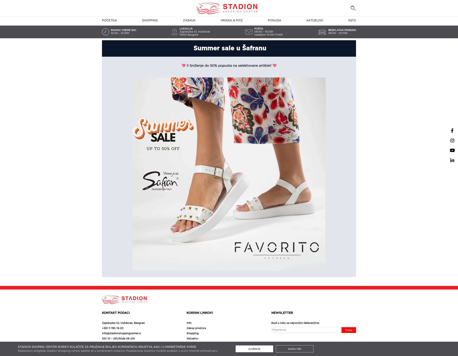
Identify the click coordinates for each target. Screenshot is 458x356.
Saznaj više (294, 348)
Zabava (189, 20)
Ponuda (274, 20)
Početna (109, 20)
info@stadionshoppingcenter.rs (121, 333)
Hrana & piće (232, 20)
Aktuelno (314, 20)
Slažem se (254, 348)
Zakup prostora (196, 328)
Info (352, 20)
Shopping (150, 20)
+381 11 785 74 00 (112, 328)
